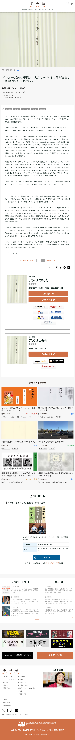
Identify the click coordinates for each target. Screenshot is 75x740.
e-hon (40, 317)
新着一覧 (22, 676)
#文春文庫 (9, 95)
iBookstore (56, 361)
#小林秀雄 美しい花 (44, 482)
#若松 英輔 (55, 482)
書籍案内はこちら (18, 655)
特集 (20, 691)
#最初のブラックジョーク (23, 417)
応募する (41, 558)
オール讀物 (6, 702)
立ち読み (47, 294)
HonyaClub (56, 317)
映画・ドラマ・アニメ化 (26, 688)
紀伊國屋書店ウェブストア (56, 312)
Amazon (40, 306)
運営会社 (5, 682)
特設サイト (22, 694)
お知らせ (5, 685)
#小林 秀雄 (63, 482)
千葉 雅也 (16, 109)
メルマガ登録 (55, 655)
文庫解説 (42, 109)
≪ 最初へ (24, 260)
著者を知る (22, 679)
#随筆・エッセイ (15, 98)
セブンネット (40, 312)
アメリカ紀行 (26, 109)
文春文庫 (9, 109)
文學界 (5, 699)
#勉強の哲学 (50, 417)
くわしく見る (46, 300)
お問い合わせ (7, 688)
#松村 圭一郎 (18, 482)
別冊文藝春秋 (7, 705)
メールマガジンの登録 (52, 563)
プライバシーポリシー (10, 679)
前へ (32, 260)
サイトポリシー (7, 676)
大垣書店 (48, 322)
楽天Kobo (48, 366)
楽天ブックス (56, 306)
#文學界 (4, 417)
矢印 (37, 619)
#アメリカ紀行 (6, 448)
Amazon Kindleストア (40, 361)
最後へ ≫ (51, 260)
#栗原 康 (11, 482)
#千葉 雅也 (11, 417)
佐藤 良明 (6, 88)
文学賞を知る (23, 685)
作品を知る (22, 682)
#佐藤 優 (57, 417)
